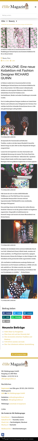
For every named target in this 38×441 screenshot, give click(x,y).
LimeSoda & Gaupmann (18, 404)
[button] (35, 7)
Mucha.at (4, 425)
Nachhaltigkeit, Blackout (17, 422)
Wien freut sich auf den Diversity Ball (17, 334)
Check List (4, 422)
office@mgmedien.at (8, 379)
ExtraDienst (5, 417)
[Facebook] (2, 434)
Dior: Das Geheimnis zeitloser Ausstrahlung (19, 344)
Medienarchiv (6, 429)
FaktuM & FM (6, 420)
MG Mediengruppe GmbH (16, 393)
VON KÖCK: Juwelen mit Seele (14, 342)
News (8, 58)
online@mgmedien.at (16, 397)
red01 (13, 61)
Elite (3, 21)
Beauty (12, 21)
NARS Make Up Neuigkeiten (13, 332)
